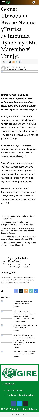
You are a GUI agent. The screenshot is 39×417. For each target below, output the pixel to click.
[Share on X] (10, 62)
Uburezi (23, 321)
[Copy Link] (16, 62)
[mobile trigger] (4, 2)
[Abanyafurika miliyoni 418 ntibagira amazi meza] (6, 304)
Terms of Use (27, 277)
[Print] (20, 62)
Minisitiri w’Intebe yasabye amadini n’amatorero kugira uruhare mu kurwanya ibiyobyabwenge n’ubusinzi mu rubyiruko (25, 340)
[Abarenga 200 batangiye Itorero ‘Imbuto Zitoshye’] (6, 328)
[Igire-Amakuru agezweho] (8, 2)
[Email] (13, 62)
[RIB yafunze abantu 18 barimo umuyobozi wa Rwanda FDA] (6, 355)
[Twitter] (19, 403)
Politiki (17, 306)
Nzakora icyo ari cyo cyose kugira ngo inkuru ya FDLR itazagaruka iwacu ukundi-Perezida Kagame (18, 230)
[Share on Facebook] (6, 62)
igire (7, 67)
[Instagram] (25, 403)
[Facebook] (13, 403)
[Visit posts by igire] (3, 68)
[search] (29, 2)
